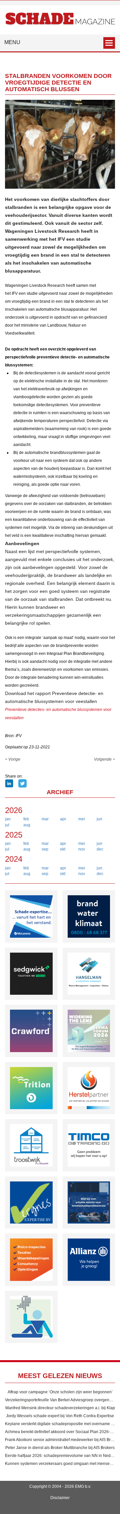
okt (62, 849)
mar (45, 819)
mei (81, 819)
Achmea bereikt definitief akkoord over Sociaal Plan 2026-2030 (62, 1431)
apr (63, 819)
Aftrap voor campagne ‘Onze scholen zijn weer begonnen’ (60, 1392)
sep (45, 849)
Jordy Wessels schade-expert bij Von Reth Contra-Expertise (60, 1416)
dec (100, 849)
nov (81, 849)
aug (26, 825)
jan (8, 819)
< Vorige (12, 759)
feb (26, 819)
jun (99, 819)
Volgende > (104, 759)
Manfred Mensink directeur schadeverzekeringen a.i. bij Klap (60, 1408)
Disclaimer (60, 1497)
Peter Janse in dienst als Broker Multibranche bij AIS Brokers (60, 1447)
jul (7, 825)
